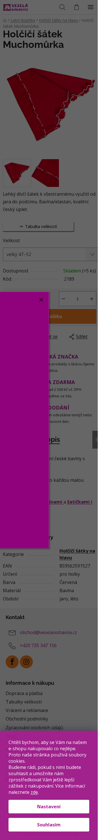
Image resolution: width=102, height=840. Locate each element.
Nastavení (49, 806)
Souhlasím (49, 825)
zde (34, 792)
